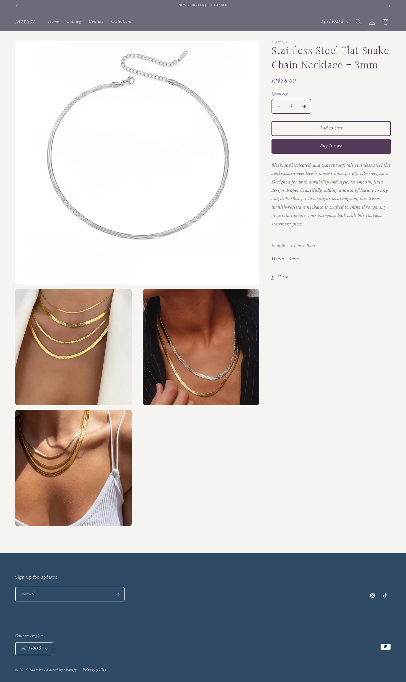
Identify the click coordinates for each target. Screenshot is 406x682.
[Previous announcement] (17, 6)
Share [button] (282, 277)
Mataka (36, 670)
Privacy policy (95, 670)
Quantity (279, 94)
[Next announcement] (389, 6)
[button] (358, 21)
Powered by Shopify (60, 670)
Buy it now (331, 146)
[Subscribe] (117, 594)
